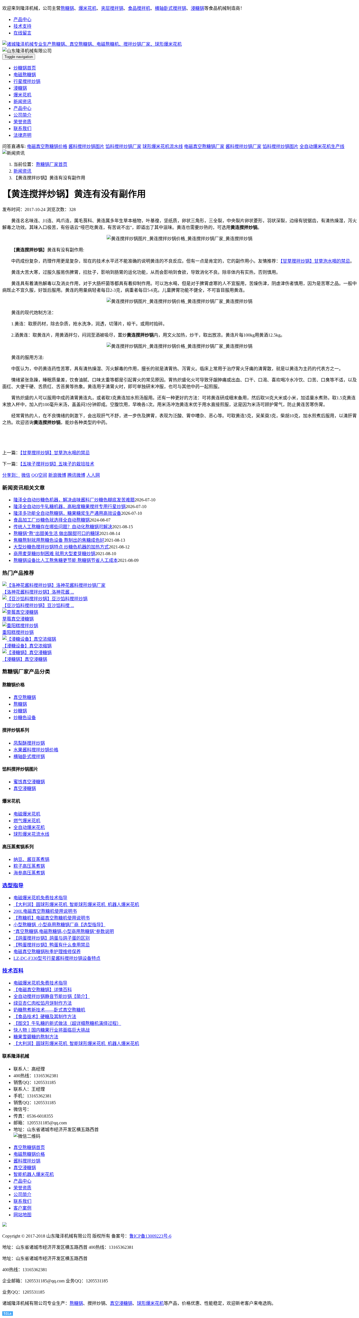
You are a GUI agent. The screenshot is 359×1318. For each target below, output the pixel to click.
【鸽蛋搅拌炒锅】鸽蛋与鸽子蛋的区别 (51, 938)
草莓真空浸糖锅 (18, 619)
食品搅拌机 (139, 8)
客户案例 (22, 1208)
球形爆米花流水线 (31, 834)
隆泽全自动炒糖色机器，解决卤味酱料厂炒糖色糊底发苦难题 (74, 499)
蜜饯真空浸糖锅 (29, 781)
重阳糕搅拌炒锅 (18, 632)
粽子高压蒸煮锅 (29, 866)
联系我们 (22, 128)
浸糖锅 (197, 8)
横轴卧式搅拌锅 (170, 8)
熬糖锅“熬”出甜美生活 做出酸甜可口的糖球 (56, 533)
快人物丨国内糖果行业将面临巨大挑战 (51, 1030)
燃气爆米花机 (26, 820)
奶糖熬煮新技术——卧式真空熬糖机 (49, 1009)
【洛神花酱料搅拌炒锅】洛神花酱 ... (38, 592)
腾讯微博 (76, 475)
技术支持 (22, 26)
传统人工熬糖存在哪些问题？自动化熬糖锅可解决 (62, 526)
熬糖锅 (67, 8)
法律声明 (22, 135)
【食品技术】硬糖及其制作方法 (44, 1016)
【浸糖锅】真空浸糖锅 (24, 659)
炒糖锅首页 (24, 68)
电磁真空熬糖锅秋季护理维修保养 (47, 951)
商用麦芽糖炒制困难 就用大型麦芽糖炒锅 (54, 553)
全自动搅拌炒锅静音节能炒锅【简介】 (51, 996)
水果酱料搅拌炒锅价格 (35, 749)
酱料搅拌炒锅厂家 (243, 146)
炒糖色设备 (24, 717)
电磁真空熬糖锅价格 (47, 146)
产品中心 (22, 19)
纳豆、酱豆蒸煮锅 (31, 859)
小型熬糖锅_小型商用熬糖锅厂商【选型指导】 (59, 924)
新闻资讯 (22, 101)
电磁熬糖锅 (24, 74)
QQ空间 (39, 475)
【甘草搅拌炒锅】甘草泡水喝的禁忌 (315, 261)
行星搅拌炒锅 (26, 81)
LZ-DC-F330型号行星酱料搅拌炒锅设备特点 (56, 958)
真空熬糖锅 (24, 697)
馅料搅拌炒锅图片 (280, 146)
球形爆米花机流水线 (162, 146)
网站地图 (22, 1214)
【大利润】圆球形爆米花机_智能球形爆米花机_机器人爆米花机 (76, 904)
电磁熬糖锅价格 (29, 1154)
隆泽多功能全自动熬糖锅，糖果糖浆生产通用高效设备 (67, 513)
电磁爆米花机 (26, 814)
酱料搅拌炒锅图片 (86, 146)
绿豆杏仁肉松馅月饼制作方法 (42, 1003)
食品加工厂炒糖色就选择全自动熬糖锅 (51, 520)
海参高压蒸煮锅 (29, 872)
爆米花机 (87, 8)
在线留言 (22, 33)
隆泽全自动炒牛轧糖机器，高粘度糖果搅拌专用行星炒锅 (69, 506)
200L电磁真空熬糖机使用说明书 (45, 911)
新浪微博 (57, 475)
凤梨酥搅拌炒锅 (29, 743)
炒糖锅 (20, 710)
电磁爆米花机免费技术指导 (40, 897)
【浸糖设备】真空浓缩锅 (27, 645)
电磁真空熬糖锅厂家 (204, 146)
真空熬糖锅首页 (29, 1147)
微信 (25, 475)
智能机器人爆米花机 (33, 1174)
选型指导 (13, 885)
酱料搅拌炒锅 (26, 1161)
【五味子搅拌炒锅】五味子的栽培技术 (57, 464)
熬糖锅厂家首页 (51, 164)
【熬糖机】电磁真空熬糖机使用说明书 (51, 918)
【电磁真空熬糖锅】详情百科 (42, 989)
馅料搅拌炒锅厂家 (123, 146)
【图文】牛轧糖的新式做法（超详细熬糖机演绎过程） (67, 1023)
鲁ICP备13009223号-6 (150, 1236)
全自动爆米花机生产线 (322, 146)
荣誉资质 (22, 121)
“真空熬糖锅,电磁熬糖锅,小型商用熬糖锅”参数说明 (63, 931)
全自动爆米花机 (29, 827)
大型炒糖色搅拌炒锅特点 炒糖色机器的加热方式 (61, 547)
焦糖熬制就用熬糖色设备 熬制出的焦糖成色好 (58, 540)
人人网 (93, 475)
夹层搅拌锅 (112, 8)
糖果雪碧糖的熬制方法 (35, 1036)
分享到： (11, 475)
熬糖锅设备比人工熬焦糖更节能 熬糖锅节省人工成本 (65, 560)
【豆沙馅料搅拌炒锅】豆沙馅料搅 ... (38, 605)
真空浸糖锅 (24, 788)
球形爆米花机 (150, 1303)
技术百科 (13, 971)
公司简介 (22, 115)
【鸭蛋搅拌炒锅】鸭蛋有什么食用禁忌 (51, 944)
